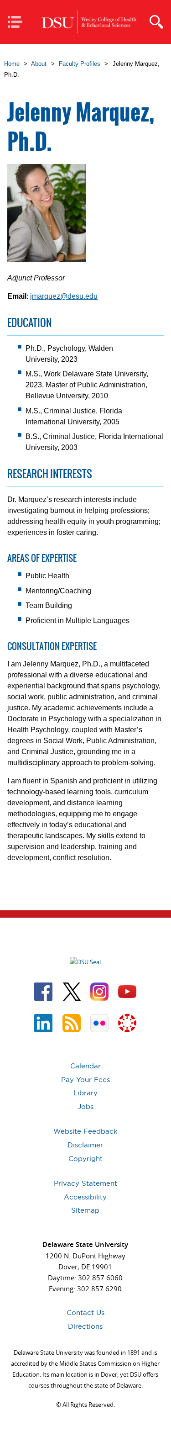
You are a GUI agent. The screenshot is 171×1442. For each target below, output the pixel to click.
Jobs (85, 1106)
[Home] (89, 22)
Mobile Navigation (18, 23)
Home (12, 63)
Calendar (85, 1066)
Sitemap (85, 1210)
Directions (85, 1326)
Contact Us (85, 1312)
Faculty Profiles (79, 63)
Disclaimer (85, 1145)
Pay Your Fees (85, 1079)
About (39, 63)
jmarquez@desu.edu (64, 296)
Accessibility (85, 1197)
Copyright (85, 1158)
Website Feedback (85, 1131)
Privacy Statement (85, 1183)
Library (85, 1093)
